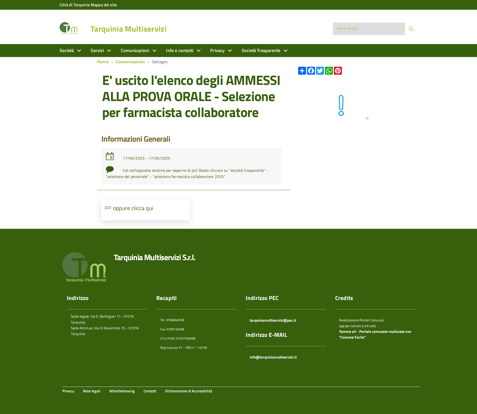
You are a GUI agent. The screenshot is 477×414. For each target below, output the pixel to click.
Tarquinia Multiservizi (128, 29)
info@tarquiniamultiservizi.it (273, 357)
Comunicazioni (135, 50)
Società (67, 50)
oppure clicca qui (133, 208)
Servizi (98, 50)
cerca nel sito (347, 28)
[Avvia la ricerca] (411, 29)
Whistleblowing (122, 391)
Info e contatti (180, 50)
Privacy (218, 50)
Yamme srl (347, 331)
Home (103, 61)
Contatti (150, 391)
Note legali (91, 391)
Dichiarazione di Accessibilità (188, 391)
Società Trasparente (261, 50)
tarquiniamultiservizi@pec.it (273, 320)
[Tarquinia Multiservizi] (69, 27)
